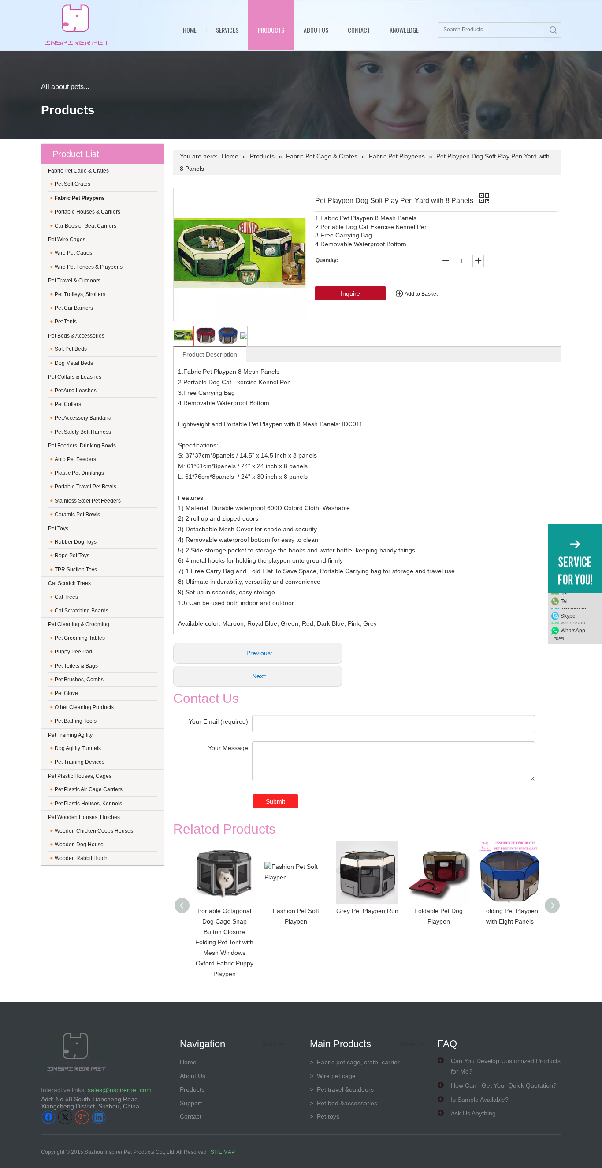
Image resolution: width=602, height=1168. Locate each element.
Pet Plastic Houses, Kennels (88, 803)
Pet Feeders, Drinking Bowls (82, 446)
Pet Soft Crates (72, 184)
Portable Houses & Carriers (87, 212)
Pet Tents (66, 322)
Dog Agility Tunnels (78, 748)
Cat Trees (66, 597)
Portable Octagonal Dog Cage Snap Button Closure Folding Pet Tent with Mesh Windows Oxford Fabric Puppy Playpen (224, 942)
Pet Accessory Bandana (83, 418)
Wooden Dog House (79, 844)
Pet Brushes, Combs (79, 679)
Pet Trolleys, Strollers (80, 294)
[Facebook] (48, 1117)
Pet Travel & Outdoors (74, 281)
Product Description (209, 354)
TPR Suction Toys (76, 570)
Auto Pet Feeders (75, 459)
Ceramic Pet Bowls (77, 514)
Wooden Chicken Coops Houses (94, 831)
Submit (275, 801)
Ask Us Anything (473, 1113)
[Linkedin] (99, 1117)
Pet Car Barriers (74, 308)
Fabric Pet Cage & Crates (78, 171)
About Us (316, 29)
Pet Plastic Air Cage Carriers (89, 789)
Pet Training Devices (79, 762)
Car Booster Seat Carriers (85, 226)
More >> (274, 1044)
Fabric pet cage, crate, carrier (355, 1062)
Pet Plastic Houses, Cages (79, 776)
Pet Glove (66, 693)
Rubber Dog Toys (76, 542)
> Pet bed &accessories (343, 1103)
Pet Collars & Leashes (74, 377)
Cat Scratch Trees (69, 583)
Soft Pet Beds (71, 349)
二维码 (556, 638)
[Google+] (82, 1117)
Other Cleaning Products (84, 707)
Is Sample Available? (480, 1099)
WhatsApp (573, 630)
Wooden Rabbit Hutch (81, 858)
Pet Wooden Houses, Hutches (84, 817)
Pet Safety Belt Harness (83, 432)
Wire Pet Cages (73, 253)
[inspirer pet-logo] (76, 25)
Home (190, 29)
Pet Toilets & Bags (76, 666)
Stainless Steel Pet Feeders (88, 501)
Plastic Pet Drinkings (79, 473)
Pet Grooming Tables (80, 638)
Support (191, 1103)
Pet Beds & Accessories (76, 336)
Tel (564, 601)
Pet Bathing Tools (76, 721)
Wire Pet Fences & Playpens (89, 267)
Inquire (350, 293)
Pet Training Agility (70, 735)
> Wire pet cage (333, 1075)
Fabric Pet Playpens (80, 198)
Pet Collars (68, 404)
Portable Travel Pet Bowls (85, 487)
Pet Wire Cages (66, 240)
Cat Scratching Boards (81, 611)
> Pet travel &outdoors (342, 1089)
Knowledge (404, 29)
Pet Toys (58, 529)
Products (271, 29)
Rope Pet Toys (72, 555)
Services (227, 29)
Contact (359, 29)
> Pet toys (324, 1116)
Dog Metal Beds (74, 363)
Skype (568, 615)
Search (553, 30)
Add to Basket (421, 294)
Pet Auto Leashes (76, 390)
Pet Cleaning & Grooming (78, 624)
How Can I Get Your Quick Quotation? (504, 1085)
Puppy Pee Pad (73, 652)
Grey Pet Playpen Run (367, 910)
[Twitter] (65, 1117)
